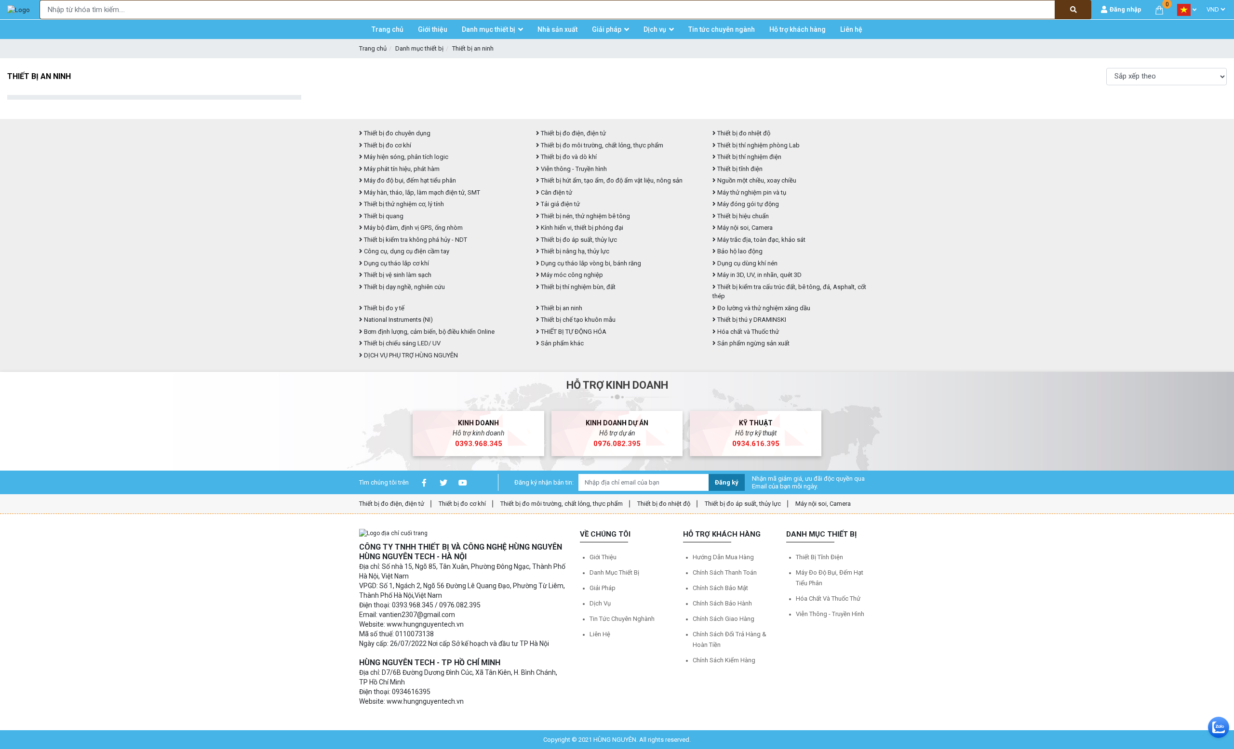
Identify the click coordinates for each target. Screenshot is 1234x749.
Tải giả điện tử (559, 204)
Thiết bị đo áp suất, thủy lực (578, 239)
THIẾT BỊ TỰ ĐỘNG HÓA (572, 331)
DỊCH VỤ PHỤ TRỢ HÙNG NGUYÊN (410, 355)
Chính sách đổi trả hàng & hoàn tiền (729, 639)
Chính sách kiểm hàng (724, 660)
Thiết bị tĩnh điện (739, 168)
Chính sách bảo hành (722, 603)
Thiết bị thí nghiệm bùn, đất (577, 286)
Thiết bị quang (382, 216)
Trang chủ (373, 48)
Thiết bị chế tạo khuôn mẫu (577, 319)
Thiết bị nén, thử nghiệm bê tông (584, 216)
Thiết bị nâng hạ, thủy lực (574, 251)
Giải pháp (603, 587)
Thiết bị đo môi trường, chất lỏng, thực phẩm (601, 145)
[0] (1159, 9)
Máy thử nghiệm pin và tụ (751, 192)
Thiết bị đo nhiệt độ (663, 503)
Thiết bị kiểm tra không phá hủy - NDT (414, 239)
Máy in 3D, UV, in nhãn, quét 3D (759, 274)
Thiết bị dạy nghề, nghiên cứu (403, 286)
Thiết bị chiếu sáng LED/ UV (401, 343)
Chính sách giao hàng (723, 618)
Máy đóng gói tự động (747, 204)
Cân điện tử (555, 192)
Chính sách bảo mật (720, 587)
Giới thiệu (603, 557)
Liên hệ (600, 634)
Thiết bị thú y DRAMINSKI (751, 319)
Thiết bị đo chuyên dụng (396, 133)
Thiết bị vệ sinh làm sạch (396, 274)
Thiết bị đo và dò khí (568, 156)
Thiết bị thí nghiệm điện (748, 156)
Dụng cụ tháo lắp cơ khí (395, 263)
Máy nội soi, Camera (744, 227)
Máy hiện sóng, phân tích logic (405, 156)
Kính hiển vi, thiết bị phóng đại (581, 227)
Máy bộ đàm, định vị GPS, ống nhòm (412, 227)
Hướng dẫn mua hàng (723, 557)
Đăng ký (726, 482)
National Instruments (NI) (397, 319)
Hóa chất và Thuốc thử (747, 331)
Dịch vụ (600, 603)
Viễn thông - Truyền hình (573, 168)
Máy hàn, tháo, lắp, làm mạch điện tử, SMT (421, 192)
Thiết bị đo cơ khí (386, 145)
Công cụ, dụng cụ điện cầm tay (405, 251)
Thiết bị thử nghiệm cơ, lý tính (403, 204)
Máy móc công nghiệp (571, 274)
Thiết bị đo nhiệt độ (743, 133)
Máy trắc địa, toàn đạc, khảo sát (760, 239)
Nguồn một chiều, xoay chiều (756, 180)
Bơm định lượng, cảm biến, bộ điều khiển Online (428, 331)
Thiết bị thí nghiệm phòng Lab (758, 145)
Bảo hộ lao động (739, 251)
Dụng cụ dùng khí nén (747, 263)
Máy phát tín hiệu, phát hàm (401, 168)
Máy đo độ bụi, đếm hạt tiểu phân (409, 180)
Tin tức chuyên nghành (622, 618)
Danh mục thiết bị (419, 48)
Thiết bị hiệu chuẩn (742, 216)
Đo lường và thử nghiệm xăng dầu (763, 308)
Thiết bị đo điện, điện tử (572, 133)
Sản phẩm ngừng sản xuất (753, 343)
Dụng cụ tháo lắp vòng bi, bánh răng (590, 263)
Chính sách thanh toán (725, 572)
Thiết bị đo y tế (383, 308)
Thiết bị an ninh (473, 48)
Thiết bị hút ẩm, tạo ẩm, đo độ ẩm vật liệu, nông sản (611, 180)
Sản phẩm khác (561, 343)
